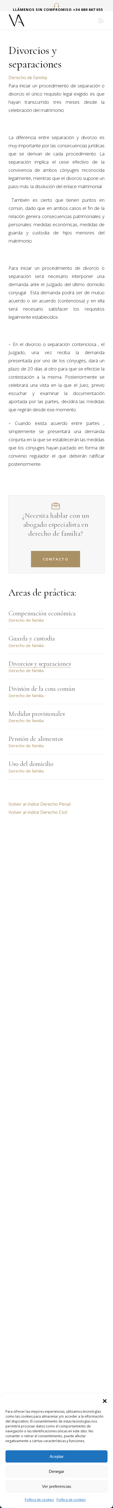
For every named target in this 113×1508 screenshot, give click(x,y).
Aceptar (57, 1456)
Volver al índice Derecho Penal (39, 804)
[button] (105, 1401)
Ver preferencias (56, 1486)
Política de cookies (39, 1499)
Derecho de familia (28, 78)
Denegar (56, 1471)
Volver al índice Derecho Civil (38, 812)
